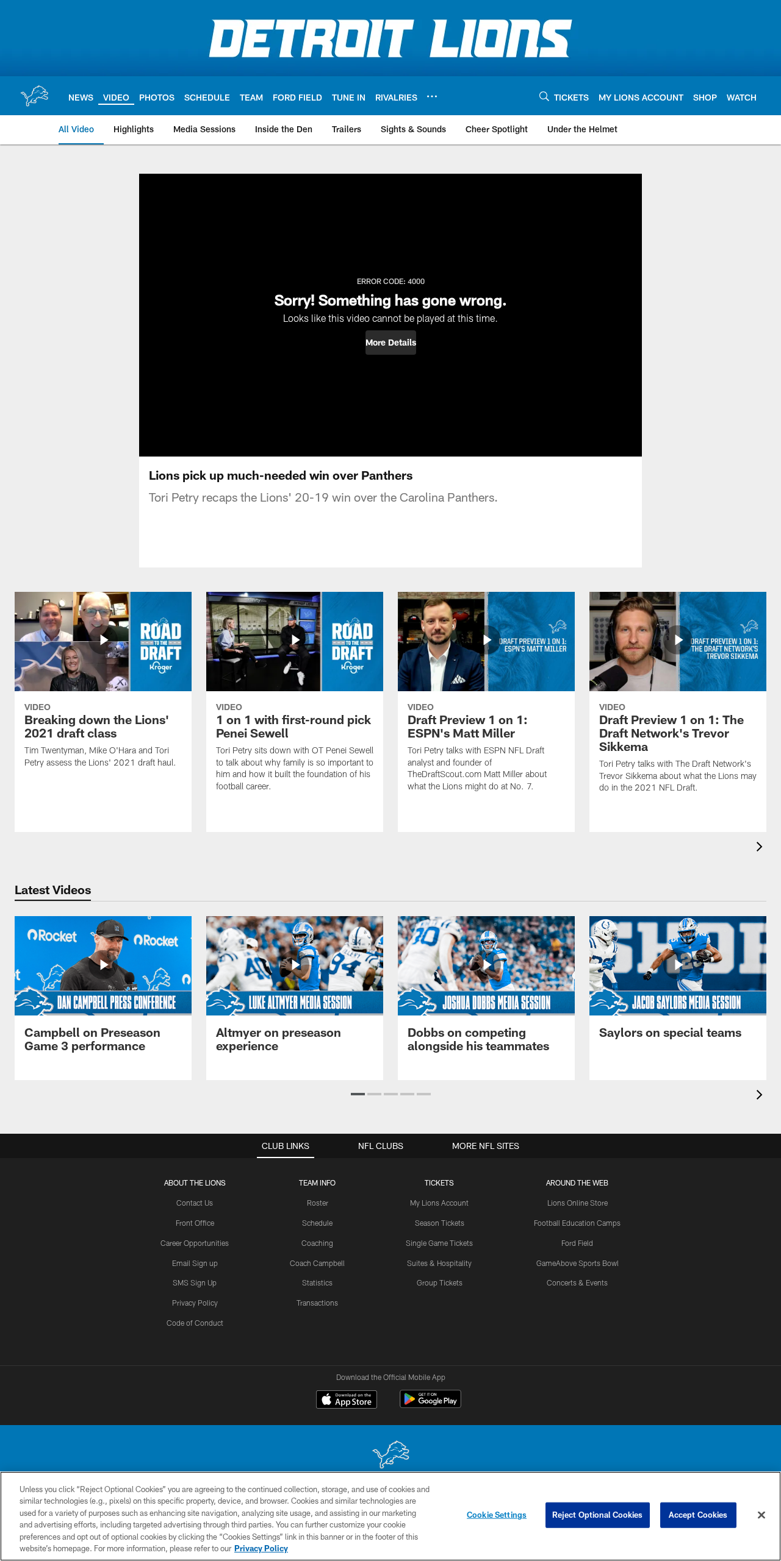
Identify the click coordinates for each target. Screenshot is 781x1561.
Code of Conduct (195, 1322)
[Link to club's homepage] (34, 95)
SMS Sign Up (195, 1282)
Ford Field (577, 1243)
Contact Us (194, 1202)
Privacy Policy (195, 1302)
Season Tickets (439, 1222)
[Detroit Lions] (390, 1456)
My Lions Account (439, 1202)
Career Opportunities (194, 1243)
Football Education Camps (577, 1222)
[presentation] (761, 848)
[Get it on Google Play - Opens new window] (430, 1405)
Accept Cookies (698, 1515)
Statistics (317, 1282)
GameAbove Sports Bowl (577, 1263)
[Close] (761, 1515)
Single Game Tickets (439, 1243)
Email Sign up (195, 1263)
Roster (317, 1202)
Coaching (317, 1243)
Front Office (195, 1222)
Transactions (317, 1302)
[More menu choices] (432, 96)
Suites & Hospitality (439, 1263)
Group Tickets (439, 1282)
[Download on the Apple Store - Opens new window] (346, 1400)
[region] (390, 1516)
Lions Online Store (577, 1202)
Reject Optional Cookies (597, 1515)
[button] (390, 342)
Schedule (317, 1222)
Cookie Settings (497, 1515)
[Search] (544, 96)
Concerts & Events (577, 1282)
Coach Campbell (317, 1263)
